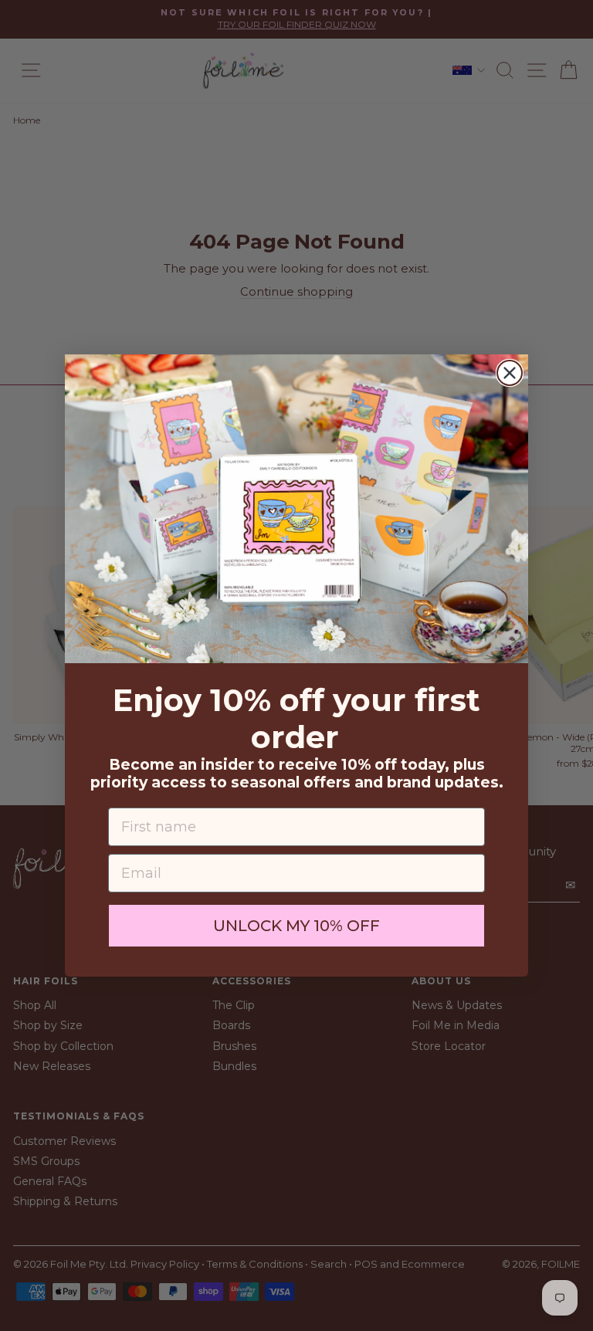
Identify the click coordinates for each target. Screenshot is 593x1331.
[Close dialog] (509, 373)
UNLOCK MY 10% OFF (296, 925)
